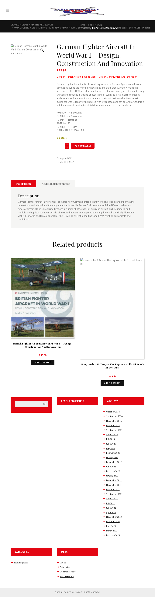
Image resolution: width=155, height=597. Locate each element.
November (114, 420)
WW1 (99, 24)
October (113, 411)
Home (82, 24)
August (112, 434)
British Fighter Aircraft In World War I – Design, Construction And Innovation (42, 345)
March (111, 530)
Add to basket (83, 145)
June (111, 443)
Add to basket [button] (42, 362)
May (110, 448)
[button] (42, 50)
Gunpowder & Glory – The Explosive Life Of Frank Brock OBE (112, 365)
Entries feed (66, 567)
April (111, 512)
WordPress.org (67, 576)
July (110, 439)
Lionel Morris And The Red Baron (32, 24)
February (113, 452)
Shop (91, 24)
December (114, 462)
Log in (63, 562)
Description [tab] (23, 183)
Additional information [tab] (56, 183)
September (114, 416)
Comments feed (68, 571)
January (112, 457)
